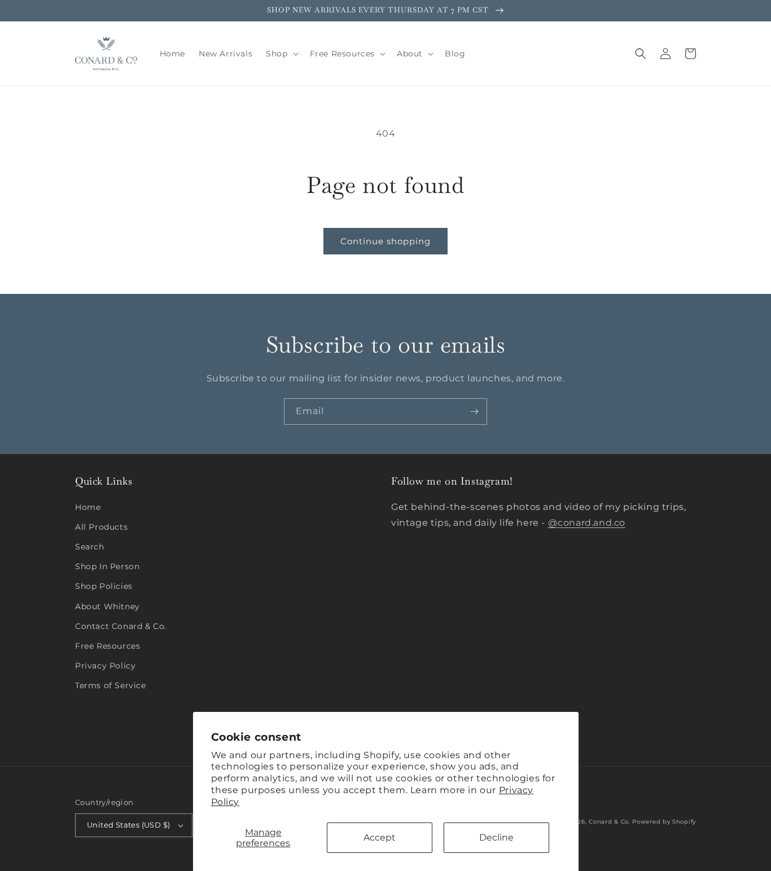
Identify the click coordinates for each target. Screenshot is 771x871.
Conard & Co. (609, 821)
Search (89, 547)
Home (87, 507)
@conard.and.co (586, 522)
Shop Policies (104, 586)
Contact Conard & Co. (121, 626)
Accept (379, 837)
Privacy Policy (105, 666)
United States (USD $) (128, 824)
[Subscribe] (474, 411)
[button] (281, 53)
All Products (101, 527)
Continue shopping (385, 241)
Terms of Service (110, 685)
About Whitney (107, 606)
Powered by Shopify (664, 821)
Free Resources (107, 646)
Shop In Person (107, 566)
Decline (496, 837)
